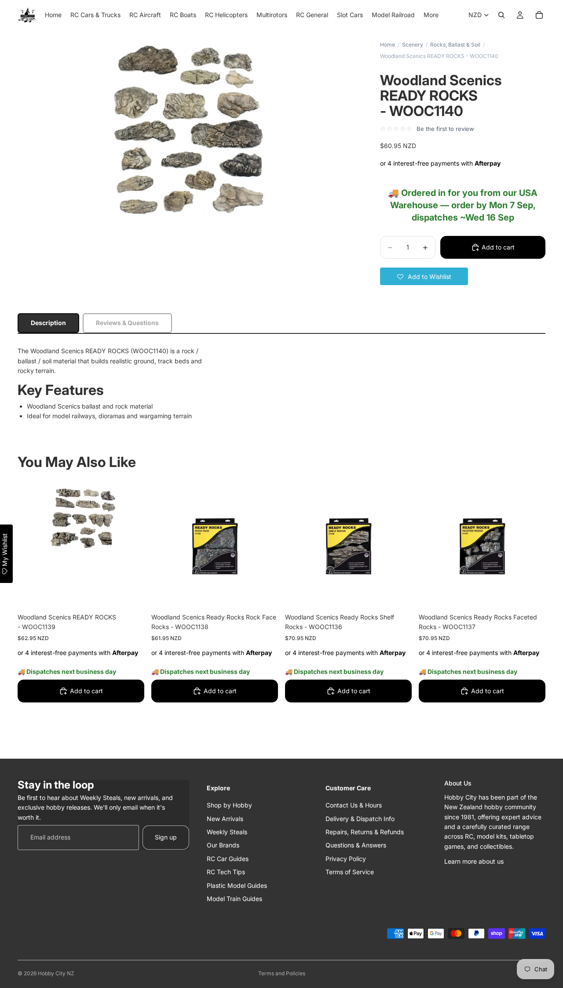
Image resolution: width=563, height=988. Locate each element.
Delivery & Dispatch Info (360, 818)
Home (387, 44)
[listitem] (431, 15)
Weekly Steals (227, 832)
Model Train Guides (234, 898)
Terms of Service (349, 872)
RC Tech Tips (226, 872)
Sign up (166, 837)
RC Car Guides (228, 858)
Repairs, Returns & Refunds (364, 832)
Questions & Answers (355, 845)
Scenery (412, 44)
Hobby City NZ (56, 973)
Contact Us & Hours (353, 805)
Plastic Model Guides (237, 885)
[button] (424, 276)
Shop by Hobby (229, 805)
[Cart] (539, 15)
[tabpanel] (281, 383)
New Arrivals (225, 818)
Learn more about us (474, 861)
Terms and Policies (281, 973)
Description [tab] (48, 322)
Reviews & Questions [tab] (127, 322)
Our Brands (223, 845)
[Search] (501, 15)
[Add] (131, 593)
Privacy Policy (345, 858)
